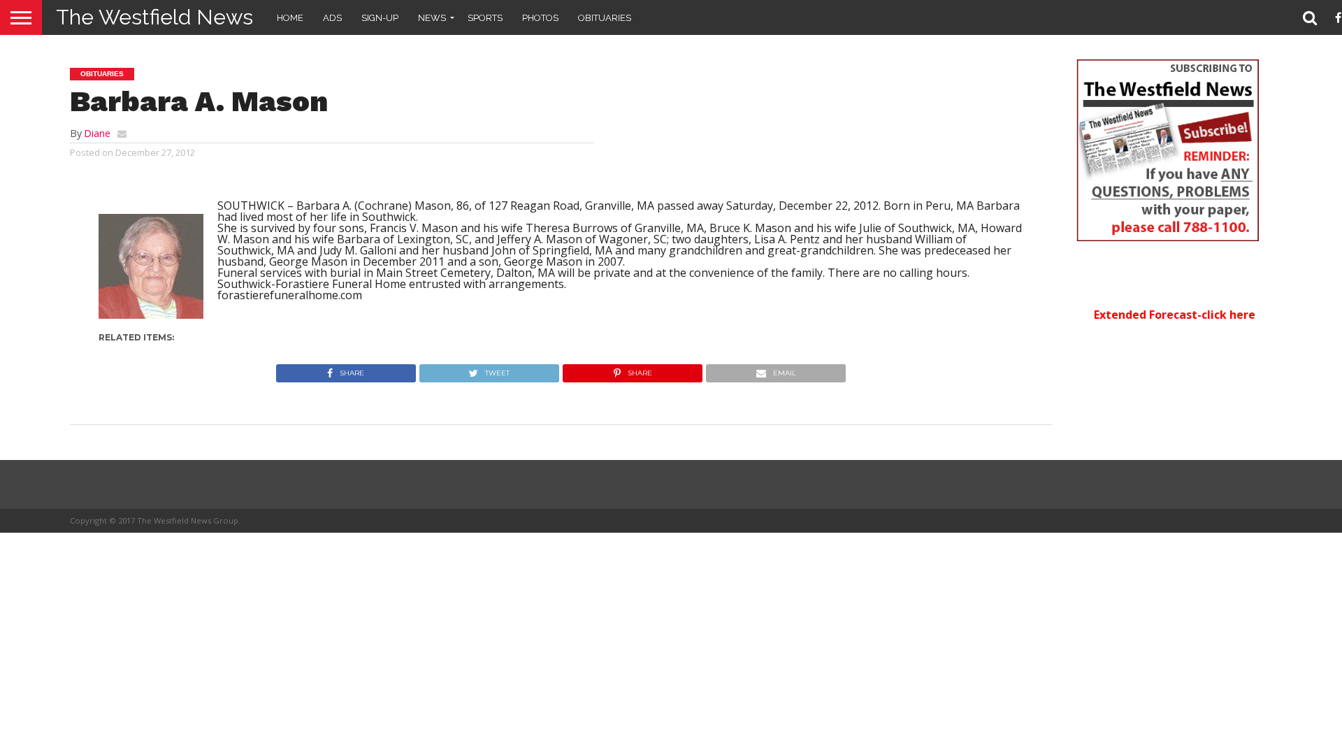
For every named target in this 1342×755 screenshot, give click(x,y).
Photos (540, 18)
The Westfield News (154, 17)
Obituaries (604, 18)
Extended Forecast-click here (1174, 314)
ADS (332, 18)
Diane (97, 133)
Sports (485, 18)
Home (290, 18)
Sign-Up (379, 18)
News (432, 18)
